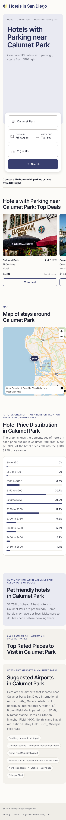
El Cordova (9, 264)
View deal (30, 282)
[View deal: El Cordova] (30, 235)
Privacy (6, 814)
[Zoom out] (61, 336)
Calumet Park (23, 19)
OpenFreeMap (13, 388)
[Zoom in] (61, 331)
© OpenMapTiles (29, 388)
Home (10, 19)
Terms (16, 814)
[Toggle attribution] (62, 388)
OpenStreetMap (13, 391)
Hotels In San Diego (28, 6)
